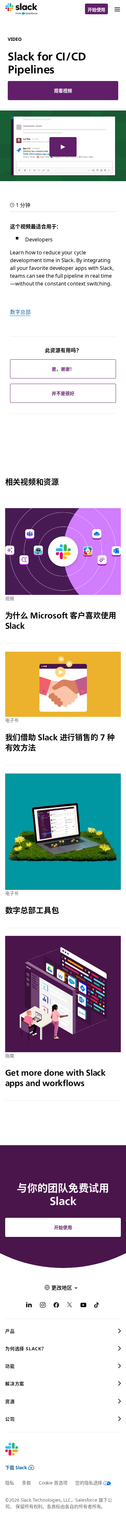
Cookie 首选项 (53, 1482)
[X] (70, 1306)
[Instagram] (43, 1306)
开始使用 (97, 9)
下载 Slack (16, 1467)
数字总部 (20, 312)
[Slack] (21, 9)
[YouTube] (83, 1306)
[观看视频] (63, 147)
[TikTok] (97, 1306)
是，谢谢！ (63, 369)
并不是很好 (63, 393)
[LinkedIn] (29, 1306)
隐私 (9, 1482)
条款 (26, 1482)
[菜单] (117, 9)
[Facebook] (56, 1306)
